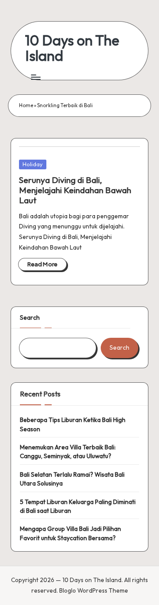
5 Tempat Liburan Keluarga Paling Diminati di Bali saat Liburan (78, 506)
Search (30, 317)
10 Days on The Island (72, 48)
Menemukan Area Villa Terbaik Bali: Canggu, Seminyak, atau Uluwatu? (68, 451)
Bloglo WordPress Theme (93, 590)
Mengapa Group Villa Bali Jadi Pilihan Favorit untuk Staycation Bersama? (70, 533)
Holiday (33, 164)
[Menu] (35, 77)
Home (26, 105)
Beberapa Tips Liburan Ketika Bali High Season (72, 424)
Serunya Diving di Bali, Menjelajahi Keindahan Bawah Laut (75, 190)
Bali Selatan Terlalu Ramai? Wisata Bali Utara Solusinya (72, 479)
